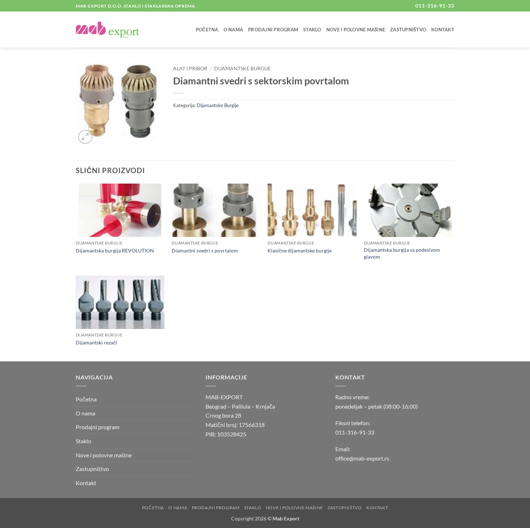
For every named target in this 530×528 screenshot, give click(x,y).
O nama (233, 29)
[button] (85, 137)
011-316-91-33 (354, 432)
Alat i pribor (190, 68)
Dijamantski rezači (96, 342)
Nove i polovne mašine (355, 29)
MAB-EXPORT (224, 396)
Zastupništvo (408, 29)
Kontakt (442, 29)
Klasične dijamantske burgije (300, 250)
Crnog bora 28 (223, 415)
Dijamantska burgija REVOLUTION (115, 250)
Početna (207, 29)
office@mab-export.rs (362, 458)
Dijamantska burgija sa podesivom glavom (402, 253)
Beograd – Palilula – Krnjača (240, 406)
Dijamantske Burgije (242, 68)
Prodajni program (273, 29)
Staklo (312, 29)
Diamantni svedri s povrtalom (205, 250)
